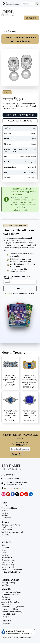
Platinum (5, 547)
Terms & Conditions (9, 609)
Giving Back (6, 604)
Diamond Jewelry (8, 557)
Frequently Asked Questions (12, 607)
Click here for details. (19, 210)
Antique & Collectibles (10, 572)
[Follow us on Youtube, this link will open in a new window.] (22, 494)
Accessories (6, 518)
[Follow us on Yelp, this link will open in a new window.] (26, 494)
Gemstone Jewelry (8, 560)
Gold (3, 545)
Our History (6, 599)
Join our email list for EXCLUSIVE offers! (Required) (20, 444)
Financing (5, 534)
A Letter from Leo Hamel (11, 592)
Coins (3, 552)
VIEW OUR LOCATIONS (13, 488)
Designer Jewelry (8, 567)
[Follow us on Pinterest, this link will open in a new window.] (8, 494)
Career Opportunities (10, 594)
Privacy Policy (6, 616)
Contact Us (5, 623)
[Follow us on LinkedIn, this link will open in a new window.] (31, 494)
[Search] (36, 4)
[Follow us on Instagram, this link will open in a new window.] (3, 494)
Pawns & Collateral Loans (11, 569)
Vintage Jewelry (7, 565)
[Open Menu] (37, 10)
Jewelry (4, 510)
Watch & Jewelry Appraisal (12, 532)
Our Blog (5, 585)
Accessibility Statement (10, 614)
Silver (3, 550)
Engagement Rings (9, 508)
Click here (7, 293)
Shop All (4, 505)
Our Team (5, 597)
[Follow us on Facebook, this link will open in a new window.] (13, 494)
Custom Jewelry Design (10, 525)
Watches (4, 513)
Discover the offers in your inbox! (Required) (16, 277)
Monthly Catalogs (8, 582)
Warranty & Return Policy (11, 611)
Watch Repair (6, 530)
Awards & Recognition (10, 602)
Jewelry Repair (7, 527)
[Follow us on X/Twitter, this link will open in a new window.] (17, 494)
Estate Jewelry (7, 562)
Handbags (5, 515)
